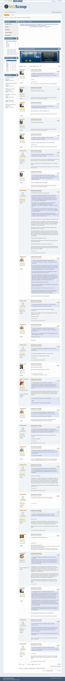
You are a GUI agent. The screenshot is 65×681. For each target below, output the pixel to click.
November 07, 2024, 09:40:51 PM (36, 365)
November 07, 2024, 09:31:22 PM (36, 325)
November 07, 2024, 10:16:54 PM (36, 495)
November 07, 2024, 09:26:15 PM (36, 302)
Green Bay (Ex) (49, 55)
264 (38, 66)
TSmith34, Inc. (7, 105)
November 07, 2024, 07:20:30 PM (36, 88)
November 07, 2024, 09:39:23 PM (36, 346)
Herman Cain (23, 364)
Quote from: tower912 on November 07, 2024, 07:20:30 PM (43, 106)
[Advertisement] (40, 37)
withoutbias (23, 494)
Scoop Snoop (23, 150)
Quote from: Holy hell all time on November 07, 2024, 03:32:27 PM (44, 195)
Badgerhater (7, 79)
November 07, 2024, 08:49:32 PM (36, 191)
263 (36, 66)
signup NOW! (47, 26)
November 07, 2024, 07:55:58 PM (36, 152)
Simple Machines (11, 678)
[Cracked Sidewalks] (20, 565)
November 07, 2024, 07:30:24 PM (36, 120)
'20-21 (11, 51)
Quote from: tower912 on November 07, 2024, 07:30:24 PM (43, 137)
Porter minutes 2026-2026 (10, 83)
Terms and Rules (55, 678)
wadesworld (23, 256)
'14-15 (11, 53)
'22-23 (14, 49)
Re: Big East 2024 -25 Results (36, 69)
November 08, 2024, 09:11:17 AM (36, 554)
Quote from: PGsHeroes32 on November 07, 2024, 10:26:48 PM (43, 623)
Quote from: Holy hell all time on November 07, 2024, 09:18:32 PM (44, 304)
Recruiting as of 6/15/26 (10, 94)
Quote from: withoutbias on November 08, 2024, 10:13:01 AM (43, 647)
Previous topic (53, 666)
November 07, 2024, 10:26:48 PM (36, 511)
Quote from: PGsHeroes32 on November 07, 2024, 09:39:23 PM (43, 412)
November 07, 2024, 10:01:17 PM (36, 426)
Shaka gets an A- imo (9, 88)
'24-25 (8, 49)
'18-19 (8, 52)
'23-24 (11, 49)
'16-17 (14, 52)
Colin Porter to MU (9, 77)
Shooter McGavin (8, 90)
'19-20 (14, 51)
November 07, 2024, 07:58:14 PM (36, 172)
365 (41, 66)
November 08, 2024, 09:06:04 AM (36, 535)
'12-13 (8, 54)
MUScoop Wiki (8, 35)
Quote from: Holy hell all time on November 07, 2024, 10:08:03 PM (44, 468)
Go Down (21, 66)
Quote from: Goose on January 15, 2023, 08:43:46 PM (42, 398)
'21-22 (8, 51)
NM (6, 100)
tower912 (7, 84)
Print (59, 66)
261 (32, 66)
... (28, 66)
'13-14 (14, 53)
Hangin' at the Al (8, 24)
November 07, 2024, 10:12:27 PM (36, 466)
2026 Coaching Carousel (10, 104)
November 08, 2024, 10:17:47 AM (36, 645)
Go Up (20, 664)
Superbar (7, 26)
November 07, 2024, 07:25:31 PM (36, 103)
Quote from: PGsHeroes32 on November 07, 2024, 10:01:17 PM (43, 450)
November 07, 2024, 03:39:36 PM (36, 71)
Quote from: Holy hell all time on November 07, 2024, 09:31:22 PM (44, 348)
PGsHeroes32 (23, 190)
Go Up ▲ (60, 678)
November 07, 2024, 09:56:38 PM (36, 409)
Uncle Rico (22, 70)
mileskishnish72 (11, 100)
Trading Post (7, 29)
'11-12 (11, 54)
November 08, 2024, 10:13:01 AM (36, 621)
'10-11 (14, 54)
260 (30, 66)
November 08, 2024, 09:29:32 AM (36, 589)
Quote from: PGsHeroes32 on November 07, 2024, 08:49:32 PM (43, 260)
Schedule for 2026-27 (49, 61)
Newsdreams (23, 534)
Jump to (43, 670)
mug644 (6, 95)
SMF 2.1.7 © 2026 (6, 678)
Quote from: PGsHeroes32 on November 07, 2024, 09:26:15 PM (43, 328)
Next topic (59, 666)
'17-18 (11, 52)
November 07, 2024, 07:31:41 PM (36, 135)
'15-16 (8, 53)
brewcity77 (22, 553)
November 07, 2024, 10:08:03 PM (36, 448)
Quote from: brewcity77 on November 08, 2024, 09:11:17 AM (43, 591)
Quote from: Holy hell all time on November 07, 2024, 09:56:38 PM (44, 429)
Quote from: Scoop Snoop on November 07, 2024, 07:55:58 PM (43, 175)
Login (30, 26)
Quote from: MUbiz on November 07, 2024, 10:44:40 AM (42, 382)
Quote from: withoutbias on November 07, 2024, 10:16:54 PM (43, 514)
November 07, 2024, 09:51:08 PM (36, 380)
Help (51, 678)
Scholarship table (58, 12)
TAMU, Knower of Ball (24, 379)
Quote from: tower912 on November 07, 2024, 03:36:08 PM (43, 73)
